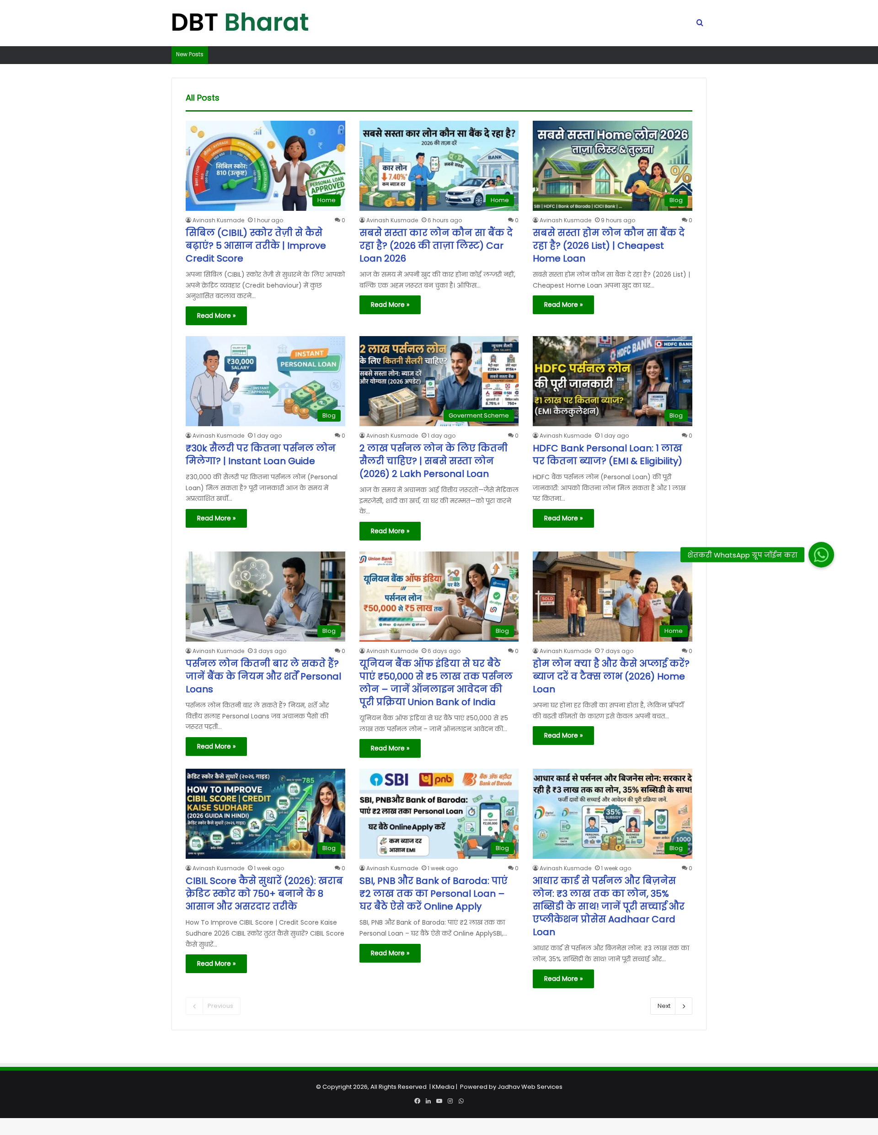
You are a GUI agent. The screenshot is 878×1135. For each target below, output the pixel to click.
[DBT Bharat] (240, 23)
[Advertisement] (439, 1071)
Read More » (216, 315)
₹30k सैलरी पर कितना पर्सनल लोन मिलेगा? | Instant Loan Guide (261, 454)
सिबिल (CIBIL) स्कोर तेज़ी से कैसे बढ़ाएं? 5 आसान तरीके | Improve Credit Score (256, 245)
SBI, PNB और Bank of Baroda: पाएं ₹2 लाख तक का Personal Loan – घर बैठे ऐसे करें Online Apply (433, 893)
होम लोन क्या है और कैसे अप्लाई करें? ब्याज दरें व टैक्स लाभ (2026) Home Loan (611, 676)
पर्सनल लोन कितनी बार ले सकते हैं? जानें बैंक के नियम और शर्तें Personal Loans (263, 676)
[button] (821, 554)
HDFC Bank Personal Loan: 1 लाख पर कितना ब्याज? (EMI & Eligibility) (607, 454)
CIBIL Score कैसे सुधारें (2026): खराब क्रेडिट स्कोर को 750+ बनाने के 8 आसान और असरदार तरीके (264, 893)
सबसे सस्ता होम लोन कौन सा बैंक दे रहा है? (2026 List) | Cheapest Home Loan (609, 245)
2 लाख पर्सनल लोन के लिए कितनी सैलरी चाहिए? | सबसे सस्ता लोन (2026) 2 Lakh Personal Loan (433, 461)
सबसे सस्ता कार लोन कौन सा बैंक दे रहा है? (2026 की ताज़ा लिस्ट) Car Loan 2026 (436, 245)
